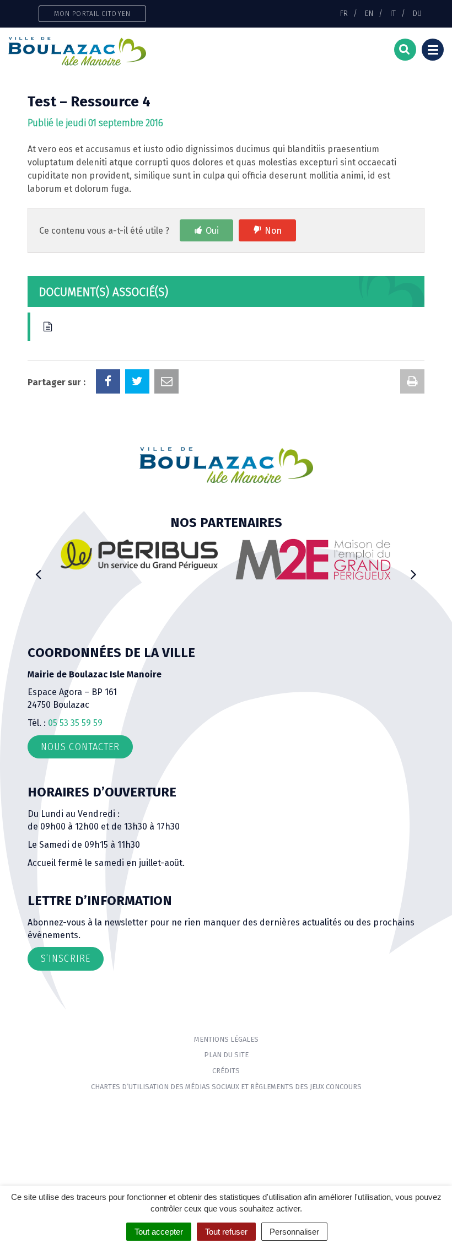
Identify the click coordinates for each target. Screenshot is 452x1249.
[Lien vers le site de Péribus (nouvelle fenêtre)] (139, 554)
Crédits (226, 1071)
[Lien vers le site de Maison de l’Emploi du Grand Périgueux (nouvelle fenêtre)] (312, 559)
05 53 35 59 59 (75, 723)
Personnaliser (294, 1231)
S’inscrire (65, 958)
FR (344, 13)
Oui (212, 230)
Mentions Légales (226, 1039)
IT (393, 13)
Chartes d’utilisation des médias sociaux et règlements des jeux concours (226, 1087)
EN (369, 13)
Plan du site (226, 1055)
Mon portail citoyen (92, 13)
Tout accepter (158, 1231)
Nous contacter (80, 747)
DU (417, 13)
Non (273, 230)
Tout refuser (226, 1231)
